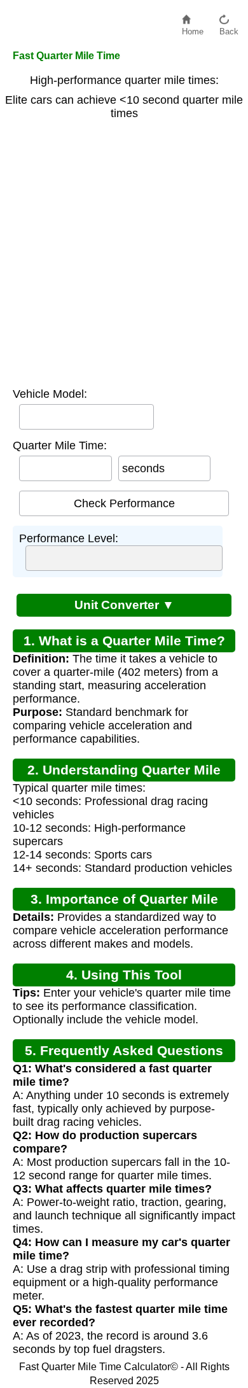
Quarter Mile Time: (60, 445)
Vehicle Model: (50, 394)
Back (228, 28)
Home (192, 28)
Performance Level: (68, 538)
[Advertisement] (124, 251)
